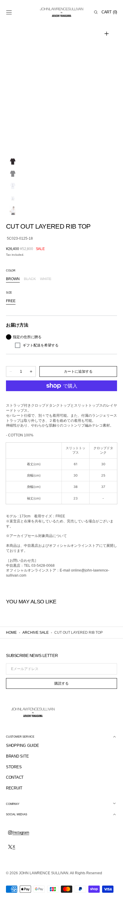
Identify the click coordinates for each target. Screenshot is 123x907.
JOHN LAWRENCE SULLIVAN (43, 873)
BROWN (13, 279)
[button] (9, 12)
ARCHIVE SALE (35, 632)
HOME (11, 632)
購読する (61, 683)
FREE (11, 301)
